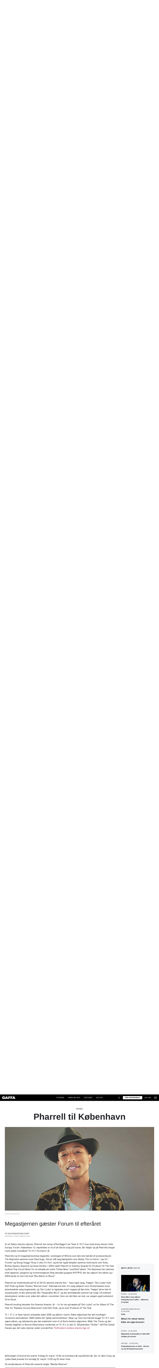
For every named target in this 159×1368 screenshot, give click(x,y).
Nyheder (60, 1097)
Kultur (99, 1097)
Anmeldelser (74, 1097)
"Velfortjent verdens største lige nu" (72, 1328)
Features (88, 1097)
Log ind (147, 1097)
